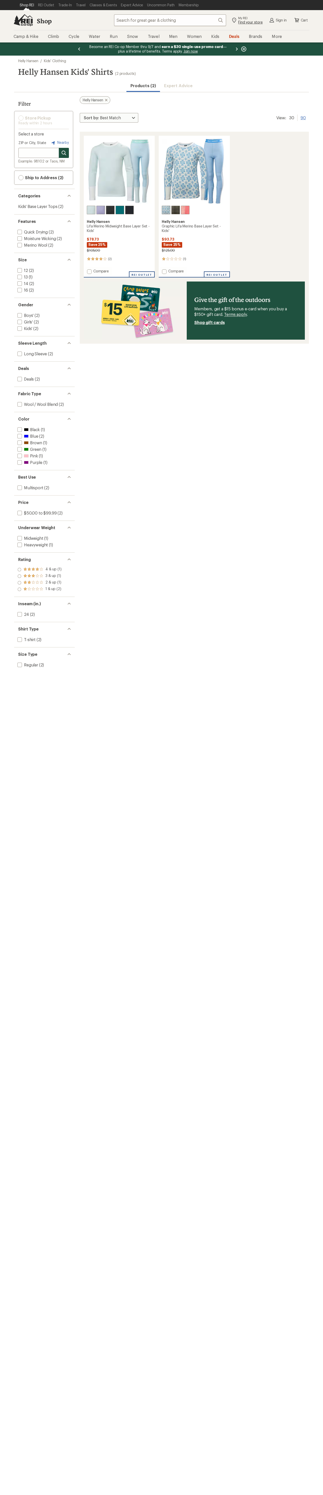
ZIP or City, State (32, 143)
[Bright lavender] (100, 210)
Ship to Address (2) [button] (43, 177)
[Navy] (129, 210)
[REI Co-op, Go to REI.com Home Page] (23, 20)
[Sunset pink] (185, 210)
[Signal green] (120, 210)
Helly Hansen (28, 61)
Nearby (62, 142)
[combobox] (170, 20)
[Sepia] (175, 210)
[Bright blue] (166, 210)
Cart (304, 20)
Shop (44, 21)
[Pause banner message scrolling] (243, 49)
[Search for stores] (64, 153)
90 (303, 117)
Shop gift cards (209, 322)
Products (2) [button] (143, 85)
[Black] (110, 210)
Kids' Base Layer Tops (38, 206)
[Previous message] (79, 49)
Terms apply (235, 314)
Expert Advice (178, 85)
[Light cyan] (91, 210)
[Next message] (237, 49)
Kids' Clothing (55, 61)
